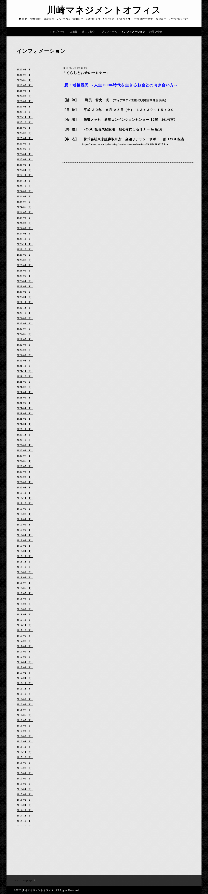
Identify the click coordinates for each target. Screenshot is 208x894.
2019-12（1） (25, 492)
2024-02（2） (25, 228)
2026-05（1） (25, 85)
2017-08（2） (25, 641)
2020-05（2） (25, 466)
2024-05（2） (25, 212)
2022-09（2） (25, 318)
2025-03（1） (25, 159)
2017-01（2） (25, 678)
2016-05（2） (25, 720)
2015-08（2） (25, 768)
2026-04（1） (25, 90)
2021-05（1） (25, 403)
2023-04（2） (25, 281)
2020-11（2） (25, 434)
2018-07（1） (25, 582)
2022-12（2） (25, 302)
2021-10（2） (25, 376)
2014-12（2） (25, 810)
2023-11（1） (25, 244)
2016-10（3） (25, 694)
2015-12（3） (25, 746)
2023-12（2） (25, 238)
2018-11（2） (25, 561)
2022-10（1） (25, 313)
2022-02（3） (25, 355)
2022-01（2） (25, 360)
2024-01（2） (25, 233)
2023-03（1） (25, 286)
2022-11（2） (25, 307)
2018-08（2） (25, 577)
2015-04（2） (25, 789)
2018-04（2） (25, 598)
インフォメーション (133, 31)
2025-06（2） (25, 143)
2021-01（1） (25, 424)
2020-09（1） (25, 445)
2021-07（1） (25, 392)
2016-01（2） (25, 741)
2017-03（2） (25, 667)
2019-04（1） (25, 535)
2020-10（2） (25, 440)
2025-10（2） (25, 122)
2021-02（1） (25, 418)
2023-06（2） (25, 270)
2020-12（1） (25, 429)
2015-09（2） (25, 762)
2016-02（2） (25, 736)
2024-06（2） (25, 207)
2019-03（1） (25, 540)
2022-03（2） (25, 350)
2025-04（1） (25, 154)
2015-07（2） (25, 773)
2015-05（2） (25, 783)
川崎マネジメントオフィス (104, 10)
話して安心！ (90, 31)
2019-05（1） (25, 530)
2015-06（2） (25, 778)
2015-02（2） (25, 799)
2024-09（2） (25, 191)
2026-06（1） (25, 80)
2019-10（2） (25, 503)
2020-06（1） (25, 461)
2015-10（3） (25, 757)
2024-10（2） (25, 186)
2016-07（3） (25, 709)
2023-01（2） (25, 297)
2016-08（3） (25, 704)
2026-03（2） (25, 96)
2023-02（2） (25, 291)
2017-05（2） (25, 656)
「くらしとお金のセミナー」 (86, 73)
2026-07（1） (25, 74)
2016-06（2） (25, 715)
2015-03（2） (25, 794)
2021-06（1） (25, 397)
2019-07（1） (25, 519)
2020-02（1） (25, 482)
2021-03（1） (25, 413)
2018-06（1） (25, 588)
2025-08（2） (25, 133)
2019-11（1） (25, 498)
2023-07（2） (25, 265)
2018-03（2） (25, 604)
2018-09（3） (25, 572)
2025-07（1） (25, 138)
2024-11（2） (25, 180)
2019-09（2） (25, 508)
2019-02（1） (25, 545)
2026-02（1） (25, 101)
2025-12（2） (25, 112)
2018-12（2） (25, 556)
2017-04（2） (25, 662)
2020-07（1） (25, 455)
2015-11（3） (25, 752)
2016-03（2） (25, 731)
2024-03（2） (25, 223)
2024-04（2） (25, 217)
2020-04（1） (25, 471)
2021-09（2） (25, 381)
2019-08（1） (25, 514)
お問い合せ (155, 31)
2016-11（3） (25, 688)
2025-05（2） (25, 149)
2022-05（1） (25, 339)
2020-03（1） (25, 477)
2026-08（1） (25, 69)
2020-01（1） (25, 487)
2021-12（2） (25, 365)
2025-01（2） (25, 170)
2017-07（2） (25, 646)
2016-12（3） (25, 683)
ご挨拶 (74, 31)
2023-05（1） (25, 276)
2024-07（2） (25, 201)
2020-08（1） (25, 450)
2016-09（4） (25, 699)
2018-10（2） (25, 567)
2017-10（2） (25, 630)
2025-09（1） (25, 127)
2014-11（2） (25, 815)
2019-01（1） (25, 551)
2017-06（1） (25, 651)
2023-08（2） (25, 260)
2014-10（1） (25, 821)
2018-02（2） (25, 609)
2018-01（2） (25, 614)
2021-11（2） (25, 371)
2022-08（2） (25, 323)
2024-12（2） (25, 175)
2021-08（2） (25, 387)
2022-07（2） (25, 328)
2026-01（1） (25, 106)
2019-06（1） (25, 524)
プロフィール (109, 31)
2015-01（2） (25, 805)
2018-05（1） (25, 593)
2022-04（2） (25, 344)
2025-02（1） (25, 164)
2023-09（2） (25, 254)
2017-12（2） (25, 619)
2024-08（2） (25, 196)
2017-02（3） (25, 672)
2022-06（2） (25, 334)
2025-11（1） (25, 117)
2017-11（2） (25, 625)
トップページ (58, 31)
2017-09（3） (25, 635)
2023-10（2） (25, 249)
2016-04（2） (25, 725)
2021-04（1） (25, 408)
